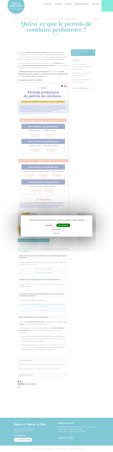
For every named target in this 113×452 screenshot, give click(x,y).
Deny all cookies (56, 229)
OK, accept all (63, 225)
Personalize (49, 225)
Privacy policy (56, 233)
